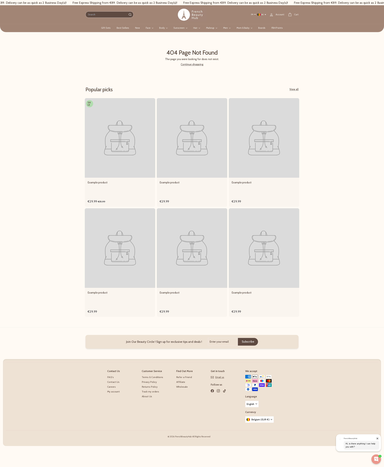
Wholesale (182, 386)
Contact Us (113, 382)
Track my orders (150, 391)
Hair (195, 28)
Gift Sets (106, 28)
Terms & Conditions (152, 377)
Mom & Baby (243, 28)
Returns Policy (150, 386)
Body (162, 28)
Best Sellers (123, 28)
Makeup (210, 28)
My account (113, 391)
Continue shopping (192, 64)
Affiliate (180, 382)
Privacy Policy (149, 382)
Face (148, 28)
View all (294, 89)
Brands (262, 28)
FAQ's (110, 377)
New (137, 28)
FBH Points (277, 28)
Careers (111, 386)
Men (225, 28)
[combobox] (110, 14)
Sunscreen (179, 28)
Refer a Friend (184, 377)
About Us (147, 396)
